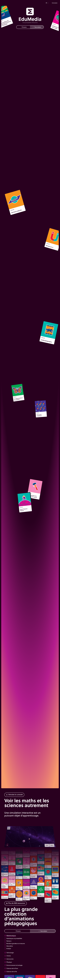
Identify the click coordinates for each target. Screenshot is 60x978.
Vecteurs (8, 941)
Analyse (8, 948)
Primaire (17, 931)
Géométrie (9, 946)
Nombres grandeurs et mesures (15, 943)
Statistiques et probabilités (14, 938)
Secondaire (43, 931)
